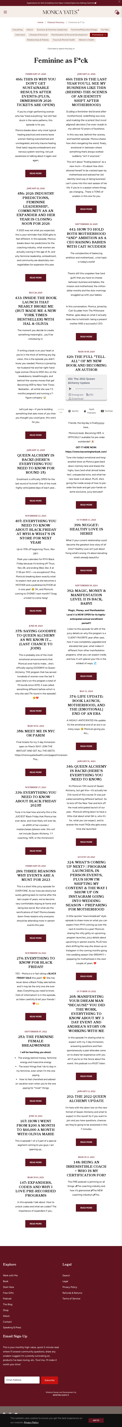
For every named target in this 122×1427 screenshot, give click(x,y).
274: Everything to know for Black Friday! (36, 963)
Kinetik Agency (61, 1395)
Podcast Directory (55, 22)
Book (5, 1281)
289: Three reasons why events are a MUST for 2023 (36, 876)
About (6, 1316)
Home (40, 22)
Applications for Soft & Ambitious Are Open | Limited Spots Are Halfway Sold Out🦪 (62, 3)
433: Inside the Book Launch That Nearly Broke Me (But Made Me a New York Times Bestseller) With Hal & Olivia (36, 311)
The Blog (7, 1304)
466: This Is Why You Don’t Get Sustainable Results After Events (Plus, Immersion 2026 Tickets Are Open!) (36, 92)
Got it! (96, 1420)
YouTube (109, 411)
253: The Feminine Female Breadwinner (36, 1041)
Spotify (75, 411)
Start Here (8, 1287)
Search (66, 1275)
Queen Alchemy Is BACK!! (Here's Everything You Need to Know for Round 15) (35, 464)
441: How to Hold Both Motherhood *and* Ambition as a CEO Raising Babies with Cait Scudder (86, 238)
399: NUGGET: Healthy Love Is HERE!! (86, 529)
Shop (5, 1310)
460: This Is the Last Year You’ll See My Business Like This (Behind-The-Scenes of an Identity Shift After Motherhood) (86, 92)
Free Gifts (8, 1292)
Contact (7, 1321)
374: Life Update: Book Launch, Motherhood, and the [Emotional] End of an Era (86, 705)
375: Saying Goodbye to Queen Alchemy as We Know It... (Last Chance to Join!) (35, 639)
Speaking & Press (12, 1327)
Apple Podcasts (91, 411)
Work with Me (10, 1275)
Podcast (7, 1298)
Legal (65, 1281)
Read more (36, 173)
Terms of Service (71, 1298)
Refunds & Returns (72, 1292)
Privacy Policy (69, 1287)
